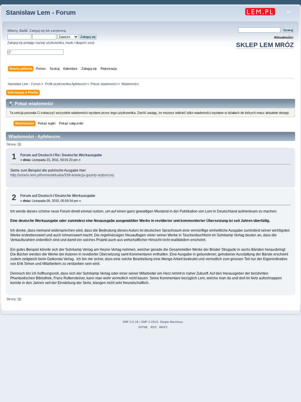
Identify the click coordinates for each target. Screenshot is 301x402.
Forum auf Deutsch (36, 155)
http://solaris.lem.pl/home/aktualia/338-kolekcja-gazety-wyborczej (62, 175)
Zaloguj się (37, 30)
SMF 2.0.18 (130, 321)
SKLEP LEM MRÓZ (265, 45)
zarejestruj (58, 30)
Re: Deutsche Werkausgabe (78, 155)
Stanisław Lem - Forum (41, 12)
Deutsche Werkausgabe (75, 196)
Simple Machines (171, 321)
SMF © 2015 (149, 321)
